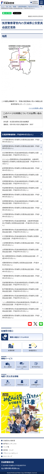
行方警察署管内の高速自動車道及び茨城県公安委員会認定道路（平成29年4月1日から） (20, 237)
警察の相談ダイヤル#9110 (19, 337)
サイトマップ (7, 456)
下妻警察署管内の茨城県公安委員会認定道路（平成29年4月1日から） (20, 277)
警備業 (14, 6)
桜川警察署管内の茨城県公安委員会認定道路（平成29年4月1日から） (20, 270)
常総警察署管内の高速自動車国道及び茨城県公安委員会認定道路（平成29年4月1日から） (20, 189)
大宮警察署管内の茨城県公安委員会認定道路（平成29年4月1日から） (20, 244)
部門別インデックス (9, 444)
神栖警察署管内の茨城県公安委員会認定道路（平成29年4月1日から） (20, 196)
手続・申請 (9, 6)
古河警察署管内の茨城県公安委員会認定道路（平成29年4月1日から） (20, 215)
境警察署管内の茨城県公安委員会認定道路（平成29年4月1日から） (20, 264)
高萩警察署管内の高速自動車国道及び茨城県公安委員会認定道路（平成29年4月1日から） (20, 284)
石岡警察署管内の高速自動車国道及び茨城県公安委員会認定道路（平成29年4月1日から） (20, 182)
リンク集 (6, 447)
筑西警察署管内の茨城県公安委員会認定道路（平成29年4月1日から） (20, 147)
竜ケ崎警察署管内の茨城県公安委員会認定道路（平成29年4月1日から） (20, 257)
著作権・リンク (8, 450)
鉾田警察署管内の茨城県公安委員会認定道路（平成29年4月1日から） (20, 169)
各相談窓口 (33, 350)
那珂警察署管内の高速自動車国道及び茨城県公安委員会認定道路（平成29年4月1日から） (20, 231)
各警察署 (11, 350)
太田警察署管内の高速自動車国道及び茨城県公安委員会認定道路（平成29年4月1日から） (20, 251)
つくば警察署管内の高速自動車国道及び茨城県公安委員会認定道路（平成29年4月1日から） (20, 303)
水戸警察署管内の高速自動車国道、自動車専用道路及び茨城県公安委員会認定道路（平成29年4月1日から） (20, 223)
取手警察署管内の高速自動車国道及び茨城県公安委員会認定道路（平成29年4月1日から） (20, 290)
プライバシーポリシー (10, 453)
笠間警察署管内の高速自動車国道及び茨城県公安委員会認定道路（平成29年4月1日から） (20, 202)
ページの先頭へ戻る (36, 108)
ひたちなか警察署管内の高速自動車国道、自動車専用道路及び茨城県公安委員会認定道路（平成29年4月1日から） (21, 161)
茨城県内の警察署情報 (35, 2)
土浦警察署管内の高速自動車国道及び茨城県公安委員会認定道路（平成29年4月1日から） (20, 297)
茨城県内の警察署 (9, 440)
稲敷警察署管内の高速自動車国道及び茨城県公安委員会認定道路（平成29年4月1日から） (20, 176)
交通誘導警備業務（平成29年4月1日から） (28, 6)
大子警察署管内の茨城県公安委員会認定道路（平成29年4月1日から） (20, 141)
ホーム (3, 6)
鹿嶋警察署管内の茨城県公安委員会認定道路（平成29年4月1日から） (20, 209)
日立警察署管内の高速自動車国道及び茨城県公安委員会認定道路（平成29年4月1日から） (20, 154)
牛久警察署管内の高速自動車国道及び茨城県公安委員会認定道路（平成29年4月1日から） (20, 310)
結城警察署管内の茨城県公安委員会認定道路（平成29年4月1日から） (20, 317)
